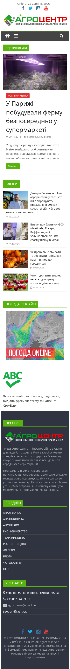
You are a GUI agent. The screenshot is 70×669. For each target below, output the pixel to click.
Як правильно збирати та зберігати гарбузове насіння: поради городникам (45, 257)
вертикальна (34, 136)
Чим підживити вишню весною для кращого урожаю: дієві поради (45, 279)
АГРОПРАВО (11, 525)
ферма (47, 136)
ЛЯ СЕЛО (9, 550)
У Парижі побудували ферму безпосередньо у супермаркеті (34, 116)
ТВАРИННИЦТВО (14, 537)
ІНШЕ (6, 569)
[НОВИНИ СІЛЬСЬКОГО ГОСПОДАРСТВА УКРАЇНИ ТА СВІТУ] (35, 16)
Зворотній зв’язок (15, 611)
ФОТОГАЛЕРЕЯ (13, 562)
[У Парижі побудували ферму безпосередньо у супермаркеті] (35, 57)
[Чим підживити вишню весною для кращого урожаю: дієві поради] (15, 275)
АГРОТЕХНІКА (12, 512)
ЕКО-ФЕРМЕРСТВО (15, 531)
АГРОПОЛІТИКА (13, 519)
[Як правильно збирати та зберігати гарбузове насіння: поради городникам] (15, 252)
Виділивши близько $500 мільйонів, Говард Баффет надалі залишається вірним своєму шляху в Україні (47, 232)
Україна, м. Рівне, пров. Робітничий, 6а (32, 593)
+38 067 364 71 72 (18, 599)
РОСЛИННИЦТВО (18, 95)
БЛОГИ (11, 184)
